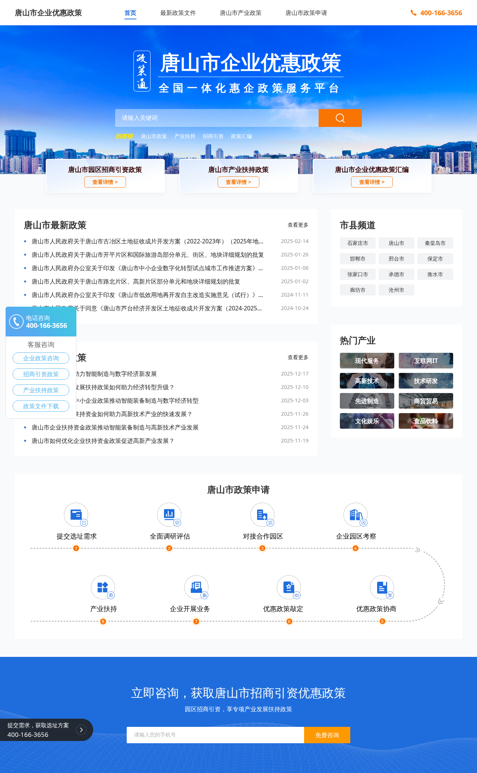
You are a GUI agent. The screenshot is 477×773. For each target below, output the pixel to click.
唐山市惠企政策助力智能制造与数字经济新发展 (94, 374)
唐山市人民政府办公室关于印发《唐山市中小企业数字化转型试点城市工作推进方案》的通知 (148, 268)
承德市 (396, 274)
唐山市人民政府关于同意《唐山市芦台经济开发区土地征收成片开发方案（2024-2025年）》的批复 (148, 308)
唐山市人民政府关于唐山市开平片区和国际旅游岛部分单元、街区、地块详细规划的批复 (148, 254)
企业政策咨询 (41, 358)
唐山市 (396, 242)
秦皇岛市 (435, 242)
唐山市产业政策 (241, 13)
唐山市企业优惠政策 (48, 12)
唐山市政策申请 (306, 13)
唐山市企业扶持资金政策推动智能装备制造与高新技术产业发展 (115, 427)
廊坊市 (358, 289)
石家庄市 (357, 242)
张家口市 (357, 274)
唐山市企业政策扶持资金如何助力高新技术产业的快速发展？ (112, 414)
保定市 (435, 258)
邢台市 (396, 258)
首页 (130, 13)
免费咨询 (327, 735)
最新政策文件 (178, 13)
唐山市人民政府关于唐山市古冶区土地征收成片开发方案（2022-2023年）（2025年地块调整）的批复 (148, 241)
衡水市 (435, 274)
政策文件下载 (41, 406)
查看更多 (298, 224)
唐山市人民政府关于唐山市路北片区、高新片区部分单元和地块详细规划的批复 (136, 281)
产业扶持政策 (41, 390)
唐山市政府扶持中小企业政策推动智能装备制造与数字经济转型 (115, 400)
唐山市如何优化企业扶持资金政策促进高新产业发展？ (103, 441)
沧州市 (396, 289)
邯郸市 (358, 258)
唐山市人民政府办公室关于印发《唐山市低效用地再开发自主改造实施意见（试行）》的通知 (148, 295)
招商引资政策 (41, 374)
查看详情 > (105, 181)
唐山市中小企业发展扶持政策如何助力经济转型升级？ (103, 387)
